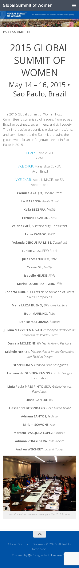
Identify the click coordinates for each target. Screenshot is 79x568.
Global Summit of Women (27, 5)
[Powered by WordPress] (29, 555)
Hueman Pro (59, 555)
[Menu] (73, 5)
